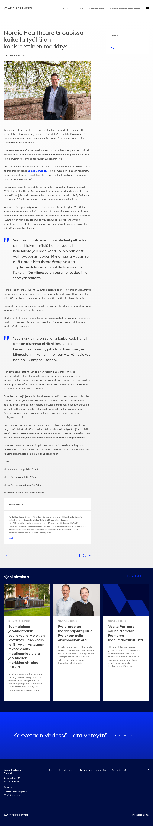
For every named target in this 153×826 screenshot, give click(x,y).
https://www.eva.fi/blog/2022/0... (22, 484)
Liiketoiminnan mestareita (125, 8)
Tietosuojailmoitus (139, 814)
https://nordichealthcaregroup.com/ (24, 492)
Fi (64, 8)
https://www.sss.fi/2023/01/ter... (21, 477)
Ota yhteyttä (124, 735)
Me (81, 8)
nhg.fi (11, 538)
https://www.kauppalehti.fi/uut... (22, 469)
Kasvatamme (96, 8)
